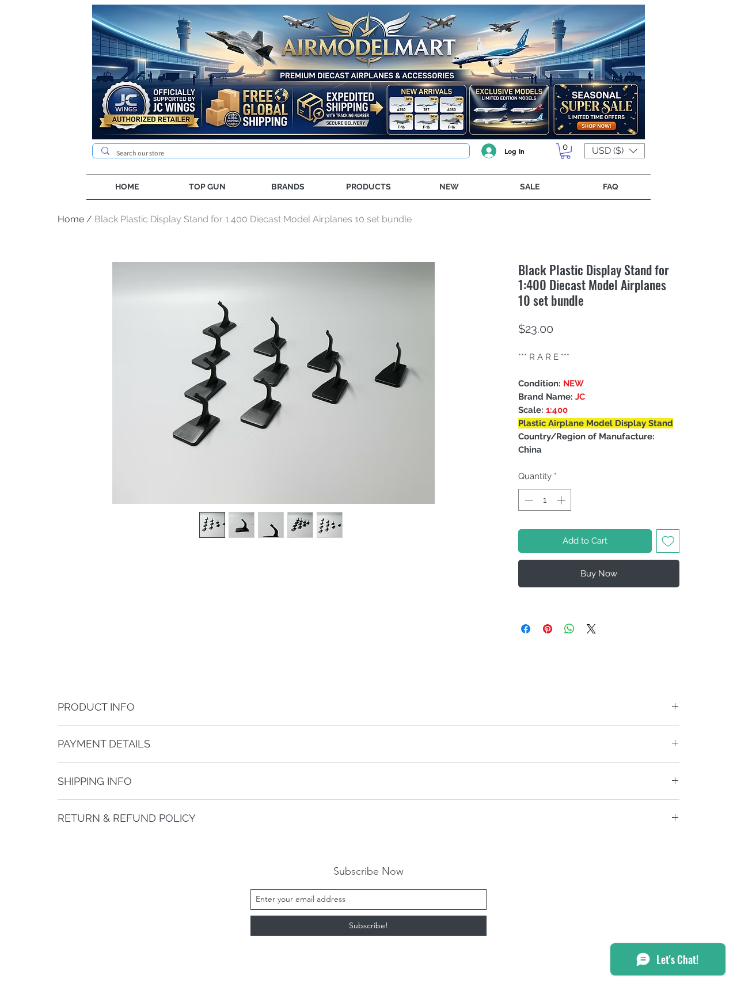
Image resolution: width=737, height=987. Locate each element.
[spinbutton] (544, 500)
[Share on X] (591, 629)
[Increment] (562, 500)
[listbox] (614, 150)
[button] (565, 151)
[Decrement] (527, 500)
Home (71, 219)
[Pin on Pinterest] (547, 629)
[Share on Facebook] (526, 629)
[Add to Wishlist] (668, 541)
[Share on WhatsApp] (569, 629)
